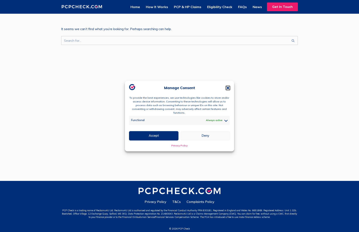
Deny (205, 135)
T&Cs (176, 202)
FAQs (242, 7)
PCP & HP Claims (187, 7)
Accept (154, 135)
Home (135, 7)
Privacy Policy (179, 145)
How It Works (157, 7)
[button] (228, 88)
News (257, 7)
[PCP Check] (82, 7)
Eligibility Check (219, 7)
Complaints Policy (200, 202)
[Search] (293, 40)
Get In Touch (282, 7)
